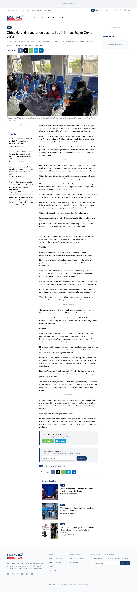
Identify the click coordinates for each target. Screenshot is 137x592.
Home (29, 17)
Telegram (61, 441)
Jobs (49, 10)
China (59, 466)
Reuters (9, 45)
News (36, 17)
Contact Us (53, 566)
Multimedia (57, 17)
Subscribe (81, 458)
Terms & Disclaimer (76, 558)
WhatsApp (48, 441)
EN (93, 10)
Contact (43, 10)
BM (97, 10)
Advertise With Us (55, 562)
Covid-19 (53, 466)
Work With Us (53, 570)
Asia (65, 466)
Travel (46, 466)
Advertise (35, 10)
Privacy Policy (75, 562)
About (28, 10)
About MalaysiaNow (55, 558)
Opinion (44, 17)
